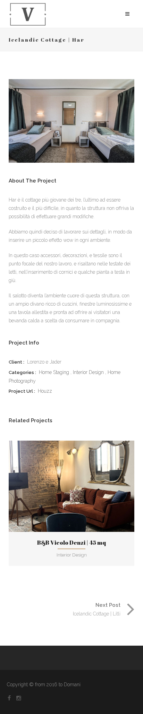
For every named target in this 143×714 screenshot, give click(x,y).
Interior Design (88, 372)
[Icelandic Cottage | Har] (71, 121)
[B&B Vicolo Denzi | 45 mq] (57, 486)
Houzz (45, 391)
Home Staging (54, 372)
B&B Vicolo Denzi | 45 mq (71, 542)
